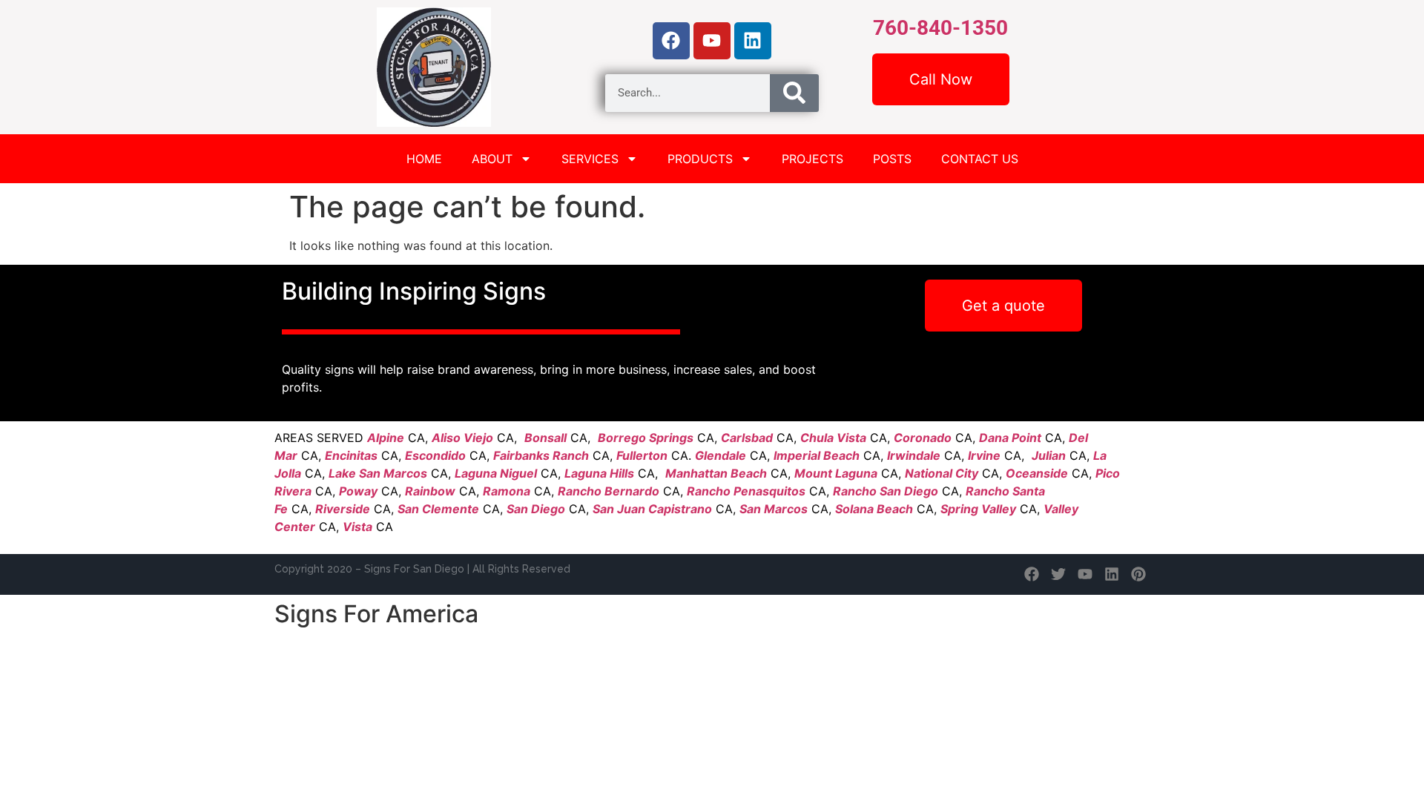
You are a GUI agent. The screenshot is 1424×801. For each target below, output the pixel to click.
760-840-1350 (940, 28)
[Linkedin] (752, 40)
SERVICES (590, 158)
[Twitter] (1058, 574)
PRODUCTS (700, 158)
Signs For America (376, 613)
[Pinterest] (1138, 574)
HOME (424, 158)
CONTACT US (979, 158)
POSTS (892, 158)
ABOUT (492, 158)
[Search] (794, 93)
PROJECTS (812, 158)
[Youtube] (712, 40)
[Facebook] (671, 40)
